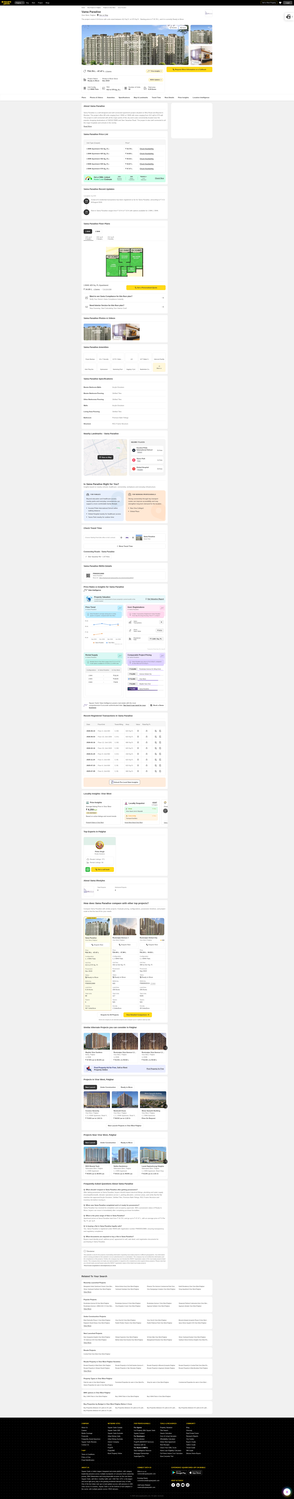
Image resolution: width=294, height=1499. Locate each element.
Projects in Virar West (109, 7)
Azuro (110, 1445)
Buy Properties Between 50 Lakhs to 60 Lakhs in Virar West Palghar (194, 1408)
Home (83, 7)
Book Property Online (115, 1453)
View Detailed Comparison (136, 1015)
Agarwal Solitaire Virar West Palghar (158, 1306)
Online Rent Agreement (167, 1442)
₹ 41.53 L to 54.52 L (121, 1060)
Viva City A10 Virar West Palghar (125, 1320)
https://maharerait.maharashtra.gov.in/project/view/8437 (116, 578)
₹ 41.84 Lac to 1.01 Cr (150, 1174)
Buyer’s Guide (191, 1442)
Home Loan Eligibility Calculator (170, 1450)
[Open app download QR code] (289, 16)
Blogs (47, 3)
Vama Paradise (144, 689)
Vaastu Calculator (166, 1433)
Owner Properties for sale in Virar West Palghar (98, 1385)
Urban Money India (114, 1436)
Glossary (189, 1430)
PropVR (110, 1448)
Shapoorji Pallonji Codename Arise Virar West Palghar (194, 1303)
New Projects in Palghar (94, 7)
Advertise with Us (140, 1445)
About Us (85, 1427)
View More (87, 1292)
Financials (85, 1436)
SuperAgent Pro (139, 1456)
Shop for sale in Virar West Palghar (158, 1382)
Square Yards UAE (114, 1430)
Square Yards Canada (115, 1427)
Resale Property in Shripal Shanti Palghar (97, 1368)
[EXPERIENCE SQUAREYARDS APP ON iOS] (195, 1474)
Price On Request (148, 1118)
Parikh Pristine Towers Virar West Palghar (128, 1323)
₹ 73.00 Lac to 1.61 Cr (93, 1118)
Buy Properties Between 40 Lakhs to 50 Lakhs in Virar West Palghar (162, 1408)
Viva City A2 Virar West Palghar (157, 1320)
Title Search (164, 1430)
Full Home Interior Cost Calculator (171, 1453)
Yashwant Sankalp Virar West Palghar (127, 1289)
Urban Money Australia (115, 1439)
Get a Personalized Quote (147, 288)
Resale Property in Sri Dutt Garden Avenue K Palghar (130, 1365)
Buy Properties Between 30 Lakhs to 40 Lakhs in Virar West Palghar (130, 1408)
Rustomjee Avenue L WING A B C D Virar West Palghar (99, 1306)
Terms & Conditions (88, 1454)
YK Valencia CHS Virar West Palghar (95, 1340)
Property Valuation (166, 1427)
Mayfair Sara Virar (145, 684)
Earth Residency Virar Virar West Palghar (191, 1286)
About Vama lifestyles (94, 880)
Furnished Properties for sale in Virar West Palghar (130, 1382)
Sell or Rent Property (269, 3)
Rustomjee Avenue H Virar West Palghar (128, 1303)
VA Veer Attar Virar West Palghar (157, 1337)
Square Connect (139, 1433)
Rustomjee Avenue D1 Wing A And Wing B (151, 669)
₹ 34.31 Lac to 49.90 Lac (123, 1174)
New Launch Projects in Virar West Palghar (124, 1126)
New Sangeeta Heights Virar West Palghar (97, 1337)
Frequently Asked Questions (91, 1439)
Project (40, 3)
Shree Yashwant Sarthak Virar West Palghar (97, 1289)
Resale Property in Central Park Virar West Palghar (194, 1365)
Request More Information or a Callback (190, 69)
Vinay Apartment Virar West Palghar (190, 1289)
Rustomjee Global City (148, 938)
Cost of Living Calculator (168, 1436)
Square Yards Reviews (89, 1442)
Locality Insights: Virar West (97, 794)
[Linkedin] (178, 1485)
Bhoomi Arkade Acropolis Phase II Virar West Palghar (194, 1320)
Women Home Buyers (193, 1453)
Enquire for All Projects (110, 1015)
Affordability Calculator (167, 1439)
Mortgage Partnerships (141, 1453)
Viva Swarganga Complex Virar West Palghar (161, 1289)
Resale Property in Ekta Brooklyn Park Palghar (193, 1368)
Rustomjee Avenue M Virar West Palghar (96, 1303)
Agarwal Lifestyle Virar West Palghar (190, 1306)
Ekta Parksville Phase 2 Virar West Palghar (97, 1320)
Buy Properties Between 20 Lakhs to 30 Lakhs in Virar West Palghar (99, 1408)
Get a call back (103, 869)
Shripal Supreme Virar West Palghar (126, 1337)
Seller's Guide (190, 1445)
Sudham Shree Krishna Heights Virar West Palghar (194, 1340)
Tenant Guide (190, 1448)
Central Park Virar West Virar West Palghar (97, 1354)
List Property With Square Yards (144, 1430)
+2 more (152, 983)
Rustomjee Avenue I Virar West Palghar (159, 1303)
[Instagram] (187, 1485)
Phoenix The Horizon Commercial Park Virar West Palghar (162, 1286)
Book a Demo (158, 705)
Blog (187, 1427)
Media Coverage (87, 1433)
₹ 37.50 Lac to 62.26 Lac (94, 1060)
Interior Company (113, 1442)
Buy (27, 3)
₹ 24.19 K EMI (107, 289)
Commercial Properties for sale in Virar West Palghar (194, 1382)
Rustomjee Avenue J (121, 938)
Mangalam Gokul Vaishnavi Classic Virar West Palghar (99, 1286)
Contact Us (85, 1445)
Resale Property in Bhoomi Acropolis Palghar (161, 1365)
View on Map (107, 457)
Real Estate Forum (192, 1433)
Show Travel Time (126, 546)
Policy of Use (86, 1457)
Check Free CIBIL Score (168, 1448)
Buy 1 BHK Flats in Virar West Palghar (95, 1396)
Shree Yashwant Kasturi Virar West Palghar (192, 1337)
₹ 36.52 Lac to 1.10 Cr (122, 1118)
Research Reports (192, 1436)
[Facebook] (173, 1485)
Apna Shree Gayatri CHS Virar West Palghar (192, 1323)
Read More (88, 126)
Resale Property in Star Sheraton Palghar (128, 1368)
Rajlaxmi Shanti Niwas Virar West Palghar (97, 1323)
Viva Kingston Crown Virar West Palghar (127, 1306)
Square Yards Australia (115, 1433)
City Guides (190, 1439)
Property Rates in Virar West (95, 822)
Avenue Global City (145, 674)
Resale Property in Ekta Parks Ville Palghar (97, 1365)
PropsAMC (111, 1450)
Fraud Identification (88, 1460)
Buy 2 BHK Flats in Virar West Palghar (127, 1396)
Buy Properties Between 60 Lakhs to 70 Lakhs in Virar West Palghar (99, 1410)
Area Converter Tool (166, 1456)
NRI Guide (189, 1450)
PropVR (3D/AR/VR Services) (144, 1442)
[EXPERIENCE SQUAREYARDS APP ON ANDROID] (179, 1474)
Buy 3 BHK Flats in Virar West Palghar (159, 1396)
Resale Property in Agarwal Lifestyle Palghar (161, 1368)
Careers (84, 1430)
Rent (33, 3)
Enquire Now (98, 945)
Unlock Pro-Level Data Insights (126, 782)
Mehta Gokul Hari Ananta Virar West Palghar (129, 1340)
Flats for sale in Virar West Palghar (94, 1382)
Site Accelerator (139, 1439)
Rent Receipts (165, 1445)
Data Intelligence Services (142, 1450)
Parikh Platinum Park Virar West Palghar (159, 1323)
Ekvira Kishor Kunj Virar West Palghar (127, 1286)
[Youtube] (183, 1485)
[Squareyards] (6, 3)
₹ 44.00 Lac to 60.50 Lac (94, 1174)
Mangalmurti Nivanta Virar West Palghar (159, 1340)
